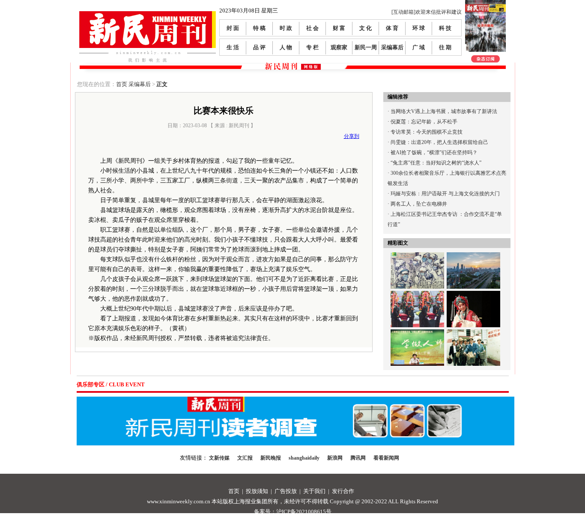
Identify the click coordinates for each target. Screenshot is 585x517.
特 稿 (259, 28)
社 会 (312, 28)
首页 (121, 84)
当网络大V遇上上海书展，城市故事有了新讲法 (444, 111)
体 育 (392, 28)
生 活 (233, 47)
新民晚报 (270, 458)
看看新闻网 (386, 458)
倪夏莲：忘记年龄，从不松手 (424, 122)
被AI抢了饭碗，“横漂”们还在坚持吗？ (434, 152)
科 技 (445, 28)
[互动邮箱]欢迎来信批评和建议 (426, 12)
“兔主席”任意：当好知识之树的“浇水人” (436, 163)
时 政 (286, 28)
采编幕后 (392, 47)
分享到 (351, 136)
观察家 (339, 47)
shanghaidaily (304, 458)
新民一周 (366, 47)
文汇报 (245, 458)
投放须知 (257, 491)
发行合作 (343, 491)
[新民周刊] (147, 14)
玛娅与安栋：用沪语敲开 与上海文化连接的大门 (445, 194)
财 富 (339, 28)
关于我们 (314, 491)
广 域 (418, 47)
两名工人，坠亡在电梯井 (419, 204)
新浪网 (335, 458)
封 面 (233, 28)
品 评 (259, 47)
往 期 (445, 47)
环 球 (418, 28)
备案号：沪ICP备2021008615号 (292, 511)
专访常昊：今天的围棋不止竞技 (427, 132)
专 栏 (312, 47)
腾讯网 (358, 458)
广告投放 (286, 491)
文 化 (365, 28)
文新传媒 (219, 458)
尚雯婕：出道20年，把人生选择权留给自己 (439, 142)
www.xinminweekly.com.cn (178, 501)
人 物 (286, 47)
